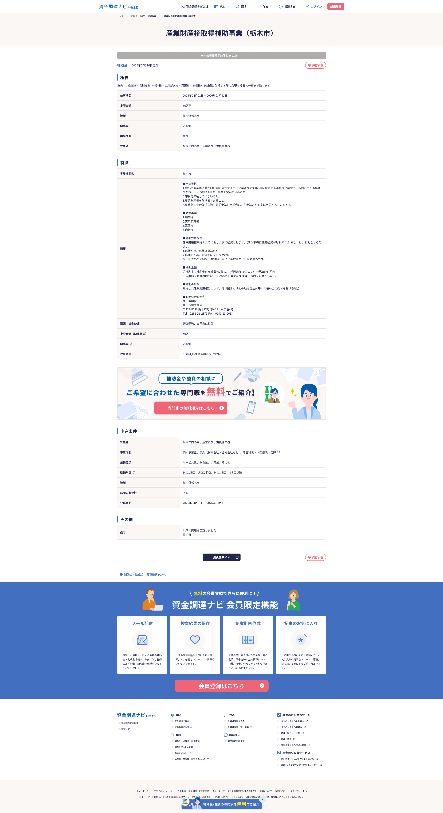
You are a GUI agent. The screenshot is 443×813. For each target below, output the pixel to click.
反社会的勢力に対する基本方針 (242, 790)
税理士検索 (286, 738)
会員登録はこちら (221, 686)
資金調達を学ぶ (182, 721)
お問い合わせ (281, 790)
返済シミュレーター (184, 752)
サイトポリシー (143, 790)
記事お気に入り (182, 726)
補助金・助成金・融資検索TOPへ (145, 574)
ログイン (316, 6)
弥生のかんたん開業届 (291, 726)
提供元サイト (221, 557)
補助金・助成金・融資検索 (143, 15)
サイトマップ (218, 790)
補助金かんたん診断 (184, 746)
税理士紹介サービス (290, 732)
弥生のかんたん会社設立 (292, 721)
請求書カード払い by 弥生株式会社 (297, 758)
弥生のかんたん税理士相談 (293, 744)
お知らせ (125, 728)
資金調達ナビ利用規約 (199, 790)
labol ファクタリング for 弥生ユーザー (299, 764)
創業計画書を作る (236, 721)
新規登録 (335, 6)
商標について (266, 790)
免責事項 (181, 790)
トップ (120, 15)
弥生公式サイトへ (298, 790)
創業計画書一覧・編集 (238, 726)
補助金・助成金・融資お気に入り (190, 758)
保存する (317, 65)
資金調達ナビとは (197, 6)
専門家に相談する (236, 740)
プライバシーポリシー (164, 790)
